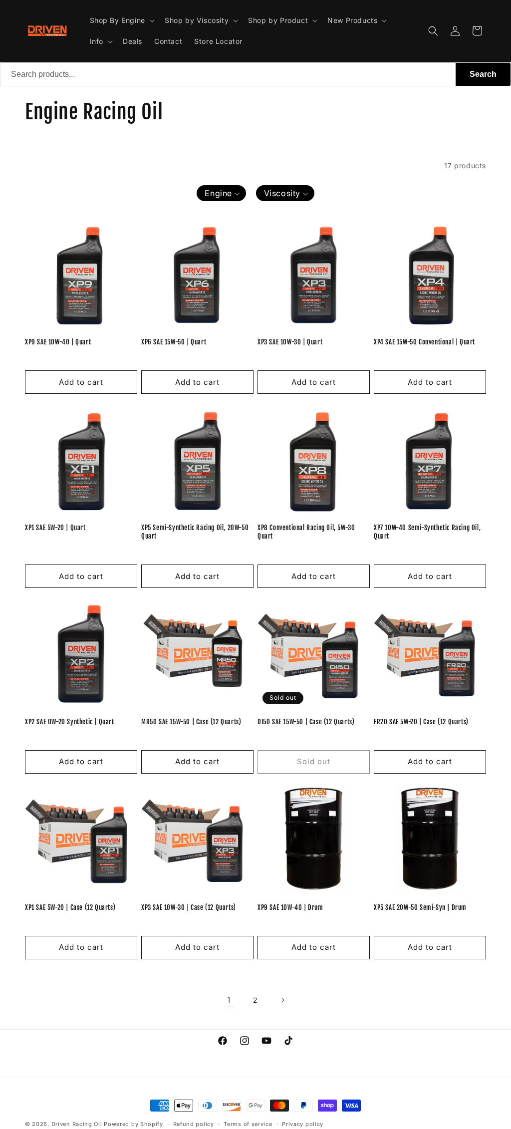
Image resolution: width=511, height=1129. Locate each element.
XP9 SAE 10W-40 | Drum (290, 907)
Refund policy (193, 1124)
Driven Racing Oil (77, 1124)
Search (483, 74)
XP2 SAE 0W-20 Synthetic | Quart (69, 722)
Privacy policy (302, 1124)
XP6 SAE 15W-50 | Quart (173, 342)
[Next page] (282, 1000)
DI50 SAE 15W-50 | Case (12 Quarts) (305, 722)
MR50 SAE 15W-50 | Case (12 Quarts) (191, 722)
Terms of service (248, 1124)
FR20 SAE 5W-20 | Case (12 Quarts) (421, 722)
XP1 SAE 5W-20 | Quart (55, 528)
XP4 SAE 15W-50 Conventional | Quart (424, 342)
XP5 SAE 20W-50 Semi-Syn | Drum (420, 907)
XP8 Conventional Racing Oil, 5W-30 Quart (306, 532)
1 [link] (229, 1000)
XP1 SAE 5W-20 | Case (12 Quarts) (70, 907)
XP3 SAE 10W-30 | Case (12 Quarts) (188, 907)
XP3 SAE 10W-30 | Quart (289, 342)
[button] (121, 20)
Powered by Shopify (133, 1124)
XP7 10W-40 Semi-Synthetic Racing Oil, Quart (427, 532)
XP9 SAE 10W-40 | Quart (58, 342)
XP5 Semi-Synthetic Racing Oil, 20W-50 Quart (195, 532)
